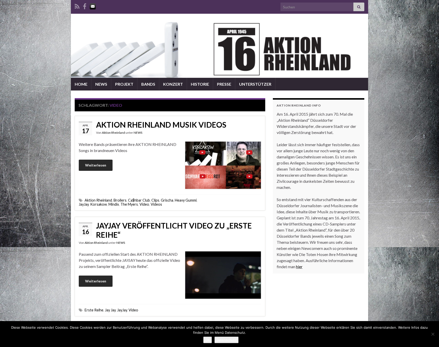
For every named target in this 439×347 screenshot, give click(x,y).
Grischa (167, 200)
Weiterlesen (95, 165)
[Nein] (432, 334)
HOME (81, 84)
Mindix (113, 204)
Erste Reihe (94, 310)
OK (207, 340)
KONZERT (173, 84)
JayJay (84, 204)
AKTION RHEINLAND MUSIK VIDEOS (161, 124)
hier (299, 266)
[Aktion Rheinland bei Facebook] (84, 5)
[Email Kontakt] (93, 5)
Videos (156, 204)
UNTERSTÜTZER (255, 84)
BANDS (148, 84)
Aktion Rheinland (113, 132)
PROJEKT (124, 84)
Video (144, 204)
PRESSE (224, 84)
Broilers (120, 200)
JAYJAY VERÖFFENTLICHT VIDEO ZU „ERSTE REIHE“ (174, 230)
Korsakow (98, 204)
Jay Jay (110, 310)
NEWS (101, 84)
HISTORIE (200, 84)
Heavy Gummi (186, 200)
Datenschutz (226, 340)
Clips (155, 200)
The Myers (129, 204)
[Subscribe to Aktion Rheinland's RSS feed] (77, 5)
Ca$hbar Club (139, 200)
